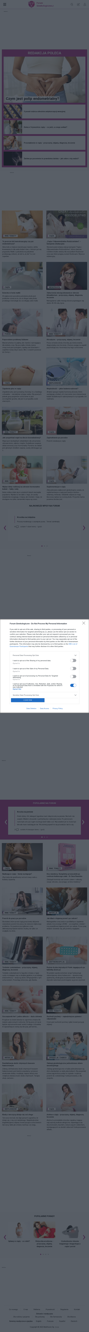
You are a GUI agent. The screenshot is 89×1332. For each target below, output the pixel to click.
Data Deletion (31, 708)
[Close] (84, 624)
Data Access (44, 708)
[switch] (73, 660)
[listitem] (44, 655)
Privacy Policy (58, 708)
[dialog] (44, 666)
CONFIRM (28, 700)
